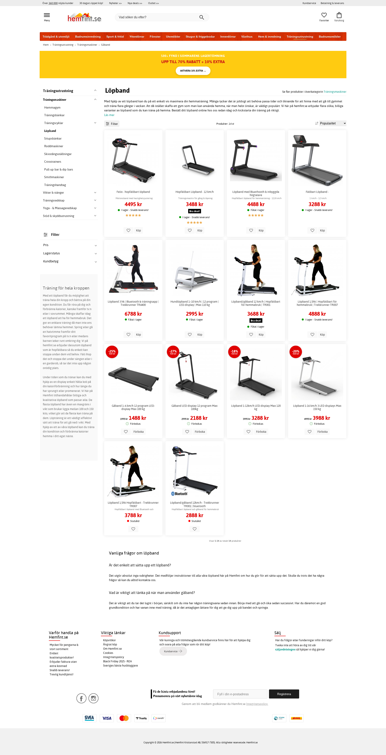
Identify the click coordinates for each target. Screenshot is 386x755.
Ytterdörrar (136, 36)
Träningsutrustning (300, 36)
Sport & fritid (115, 36)
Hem (46, 44)
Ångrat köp (110, 644)
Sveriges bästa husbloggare (120, 665)
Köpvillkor (109, 640)
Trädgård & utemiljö (56, 36)
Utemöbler (173, 36)
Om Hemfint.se (112, 648)
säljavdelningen (285, 649)
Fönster (155, 36)
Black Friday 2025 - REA (117, 661)
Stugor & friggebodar (200, 36)
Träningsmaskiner (335, 91)
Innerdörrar (228, 36)
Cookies (108, 653)
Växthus (247, 36)
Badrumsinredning (88, 36)
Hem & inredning (269, 36)
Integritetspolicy (113, 657)
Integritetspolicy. (257, 704)
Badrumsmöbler (330, 36)
